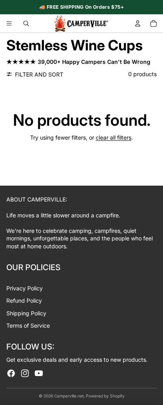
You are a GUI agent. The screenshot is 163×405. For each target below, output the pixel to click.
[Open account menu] (138, 23)
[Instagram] (25, 373)
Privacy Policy (24, 288)
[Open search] (26, 23)
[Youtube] (39, 373)
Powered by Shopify (105, 395)
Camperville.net (68, 395)
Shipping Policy (26, 313)
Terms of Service (28, 325)
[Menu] (9, 23)
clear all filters (113, 137)
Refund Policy (24, 300)
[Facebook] (11, 373)
